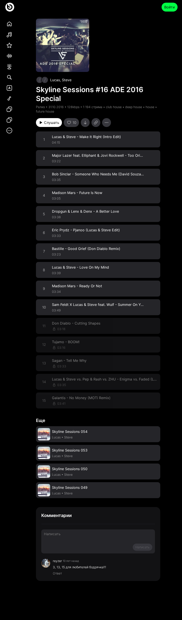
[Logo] (9, 7)
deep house (133, 107)
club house (114, 107)
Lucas (55, 80)
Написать (142, 547)
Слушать (51, 122)
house (150, 107)
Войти (169, 7)
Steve (66, 80)
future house (45, 111)
